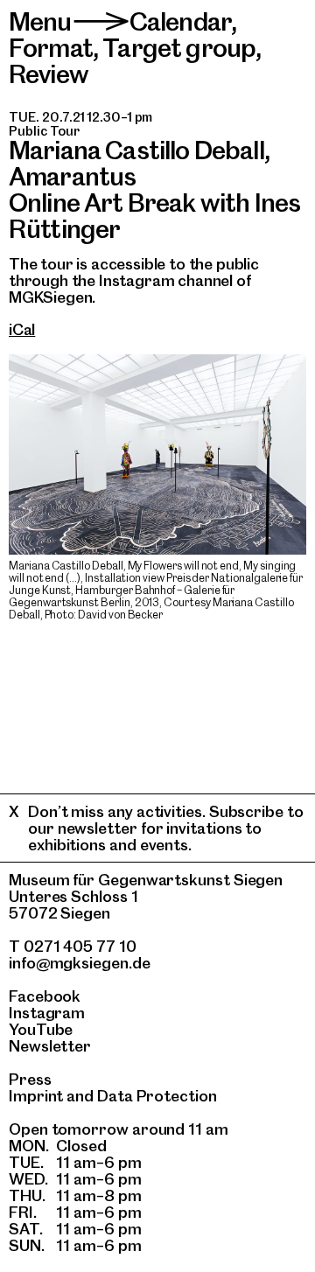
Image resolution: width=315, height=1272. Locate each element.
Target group (179, 47)
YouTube (41, 1029)
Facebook (44, 996)
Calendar (180, 21)
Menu (40, 21)
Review (48, 74)
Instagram (47, 1012)
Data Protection (157, 1096)
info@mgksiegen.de (79, 963)
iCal (22, 329)
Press (30, 1079)
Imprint (36, 1096)
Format (51, 47)
